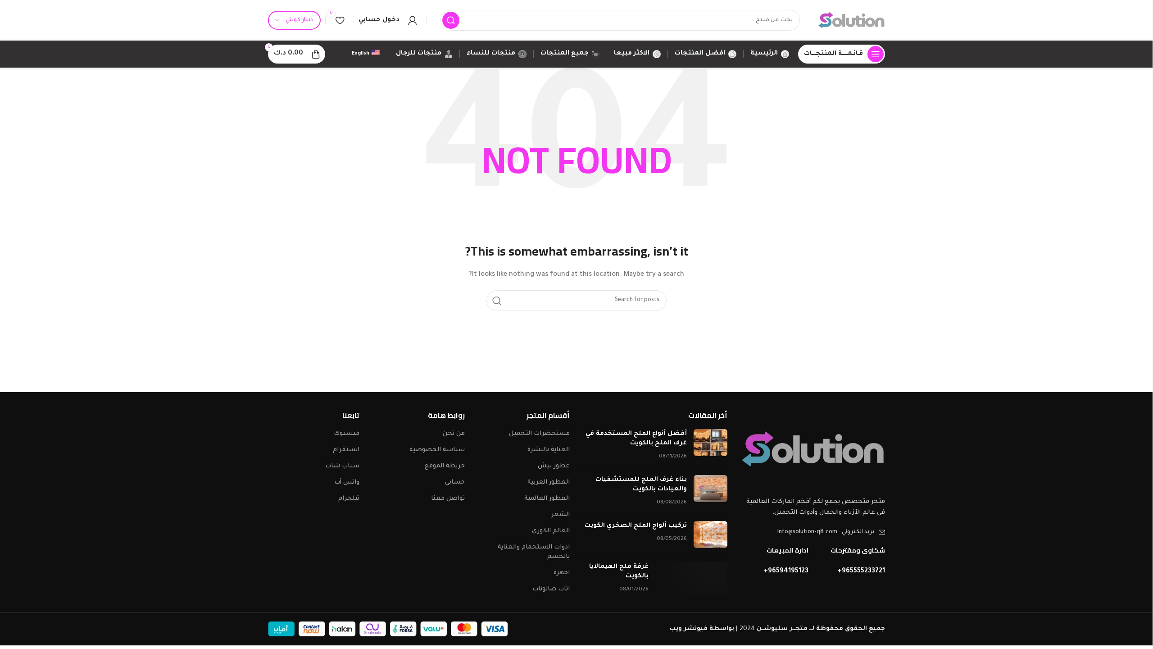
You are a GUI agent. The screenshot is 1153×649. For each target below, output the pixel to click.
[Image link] (813, 449)
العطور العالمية (547, 498)
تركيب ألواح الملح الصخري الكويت (636, 525)
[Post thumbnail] (710, 445)
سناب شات (342, 466)
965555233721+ (861, 571)
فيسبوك (346, 433)
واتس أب (346, 482)
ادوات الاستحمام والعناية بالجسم (534, 552)
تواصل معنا (448, 498)
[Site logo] (851, 20)
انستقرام (346, 450)
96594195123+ (786, 571)
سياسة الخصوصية (437, 450)
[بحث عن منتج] (450, 20)
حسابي (455, 482)
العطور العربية (548, 482)
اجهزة (562, 573)
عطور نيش (554, 466)
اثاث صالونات (551, 589)
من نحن (454, 433)
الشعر (560, 515)
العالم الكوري (551, 531)
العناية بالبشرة (548, 450)
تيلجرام (348, 498)
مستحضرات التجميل (539, 433)
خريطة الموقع (445, 466)
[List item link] (813, 532)
